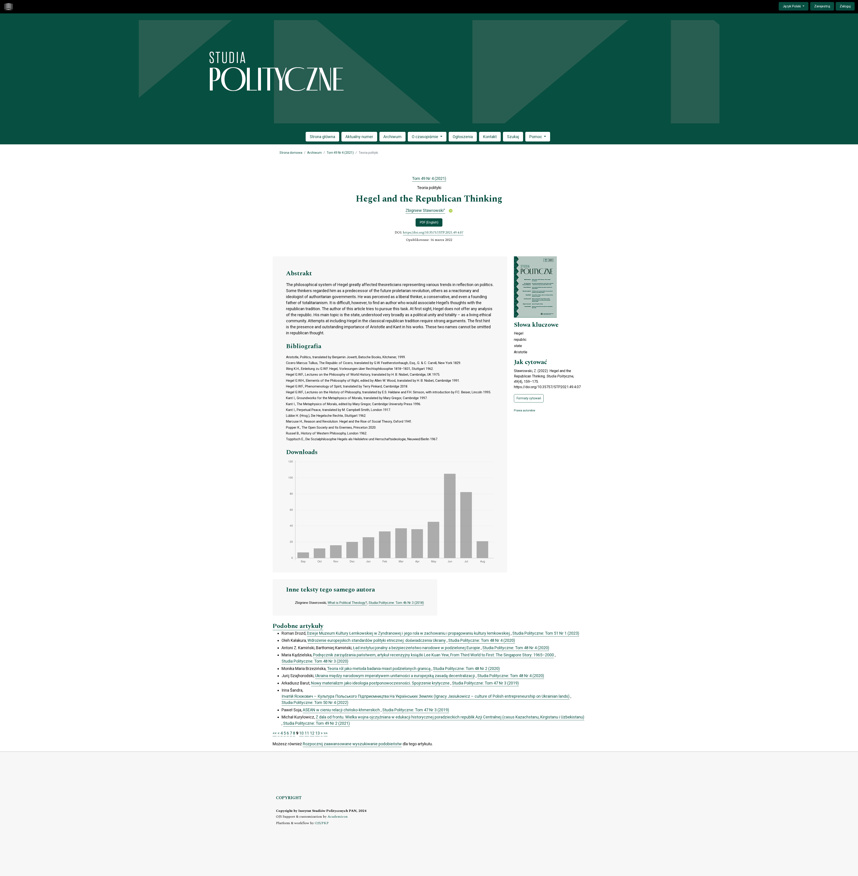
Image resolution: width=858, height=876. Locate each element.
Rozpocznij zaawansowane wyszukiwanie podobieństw (352, 743)
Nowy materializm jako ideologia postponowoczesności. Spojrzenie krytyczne (380, 683)
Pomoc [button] (536, 136)
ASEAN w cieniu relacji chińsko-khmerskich (341, 710)
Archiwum (392, 136)
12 (312, 733)
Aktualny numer (359, 136)
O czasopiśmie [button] (425, 136)
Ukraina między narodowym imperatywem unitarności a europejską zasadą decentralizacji (395, 675)
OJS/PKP (322, 823)
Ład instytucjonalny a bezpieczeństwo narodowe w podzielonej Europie (416, 647)
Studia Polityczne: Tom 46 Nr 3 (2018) (396, 603)
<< (275, 733)
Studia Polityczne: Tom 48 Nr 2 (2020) (466, 668)
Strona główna (322, 136)
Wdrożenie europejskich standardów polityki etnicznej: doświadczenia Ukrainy (376, 640)
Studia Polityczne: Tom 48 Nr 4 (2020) (481, 640)
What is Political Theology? (347, 603)
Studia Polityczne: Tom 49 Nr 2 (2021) (316, 723)
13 (317, 733)
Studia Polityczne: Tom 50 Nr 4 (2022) (315, 702)
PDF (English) (429, 222)
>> (326, 733)
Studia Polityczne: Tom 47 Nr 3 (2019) (485, 683)
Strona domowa (291, 152)
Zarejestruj (822, 6)
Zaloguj (845, 6)
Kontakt (490, 136)
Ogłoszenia (463, 136)
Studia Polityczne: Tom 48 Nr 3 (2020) (315, 661)
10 (301, 733)
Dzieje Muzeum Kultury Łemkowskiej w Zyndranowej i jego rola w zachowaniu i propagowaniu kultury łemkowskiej (408, 633)
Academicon (338, 816)
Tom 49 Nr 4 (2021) (340, 152)
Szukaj (513, 136)
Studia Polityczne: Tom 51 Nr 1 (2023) (545, 633)
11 (307, 733)
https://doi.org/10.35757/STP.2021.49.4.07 (433, 232)
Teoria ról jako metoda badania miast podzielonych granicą (379, 668)
